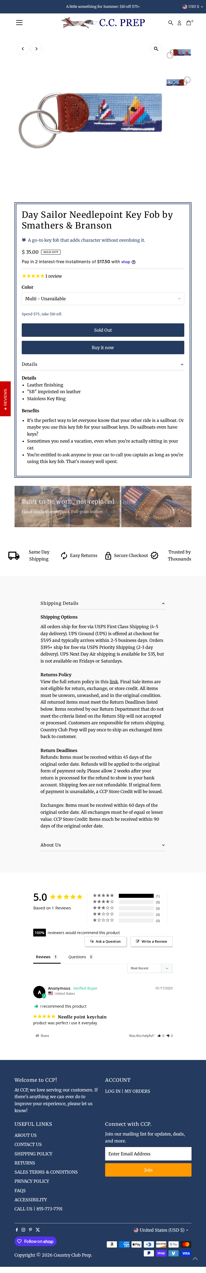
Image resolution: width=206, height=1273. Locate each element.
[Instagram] (23, 1230)
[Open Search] (170, 22)
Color (27, 287)
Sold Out (103, 330)
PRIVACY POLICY (31, 1181)
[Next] (36, 49)
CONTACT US (28, 1144)
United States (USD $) (162, 1230)
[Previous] (23, 49)
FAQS (20, 1190)
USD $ (194, 6)
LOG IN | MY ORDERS (127, 1091)
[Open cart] (189, 22)
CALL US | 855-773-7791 (38, 1208)
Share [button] (44, 1035)
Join (148, 1170)
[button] (161, 1035)
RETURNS (24, 1163)
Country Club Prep (72, 1255)
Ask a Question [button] (108, 941)
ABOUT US (25, 1135)
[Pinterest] (30, 1230)
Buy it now (103, 347)
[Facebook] (16, 1230)
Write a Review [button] (154, 941)
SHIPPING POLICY (33, 1153)
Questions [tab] (77, 956)
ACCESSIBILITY (30, 1199)
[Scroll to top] (195, 1258)
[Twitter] (37, 1230)
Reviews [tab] (43, 956)
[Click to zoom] (156, 49)
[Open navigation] (19, 23)
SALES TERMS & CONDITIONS (46, 1172)
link (114, 681)
